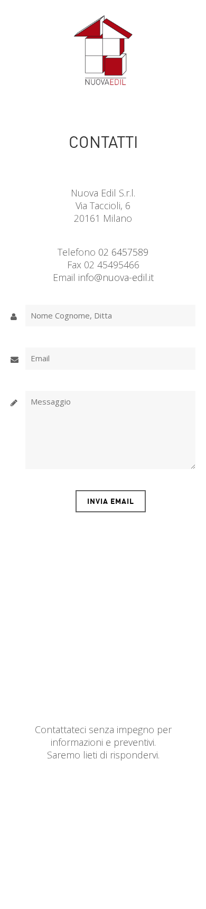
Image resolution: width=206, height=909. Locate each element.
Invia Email (110, 500)
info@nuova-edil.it (116, 277)
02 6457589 (123, 252)
